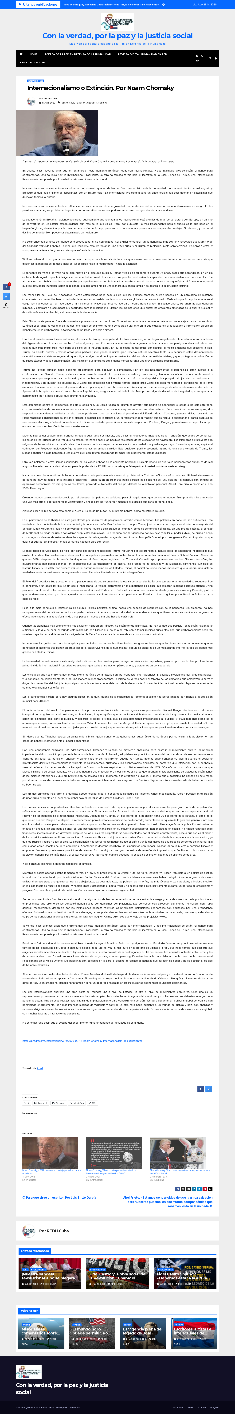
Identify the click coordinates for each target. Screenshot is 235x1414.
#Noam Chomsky (96, 102)
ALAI (40, 1068)
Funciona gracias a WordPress (31, 1407)
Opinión (26, 1325)
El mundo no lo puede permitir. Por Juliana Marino (90, 1333)
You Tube (201, 1407)
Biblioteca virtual (33, 62)
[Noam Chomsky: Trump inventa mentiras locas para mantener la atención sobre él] (180, 1153)
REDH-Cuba (50, 98)
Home (34, 54)
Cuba (25, 1270)
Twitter (189, 1407)
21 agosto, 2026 (35, 1339)
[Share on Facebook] (200, 1091)
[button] (210, 58)
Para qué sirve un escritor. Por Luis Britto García (60, 1197)
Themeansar (74, 1407)
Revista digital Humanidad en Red (142, 54)
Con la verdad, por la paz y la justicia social (117, 35)
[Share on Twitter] (208, 1091)
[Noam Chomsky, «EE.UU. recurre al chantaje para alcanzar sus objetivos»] (52, 1153)
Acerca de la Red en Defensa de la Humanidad (78, 54)
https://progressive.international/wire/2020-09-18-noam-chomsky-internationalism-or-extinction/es (82, 1040)
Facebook (178, 1407)
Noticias (179, 1325)
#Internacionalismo (73, 102)
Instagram (214, 1407)
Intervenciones (35, 81)
